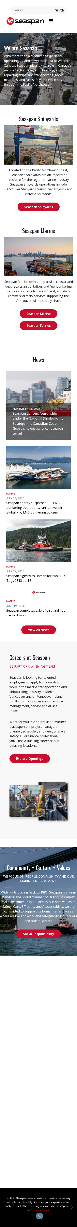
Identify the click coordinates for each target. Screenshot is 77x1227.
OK (39, 1216)
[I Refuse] (72, 1208)
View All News (38, 630)
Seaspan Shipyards (38, 207)
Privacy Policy (40, 1210)
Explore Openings (29, 758)
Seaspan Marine (38, 314)
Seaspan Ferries (38, 325)
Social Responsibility (38, 934)
